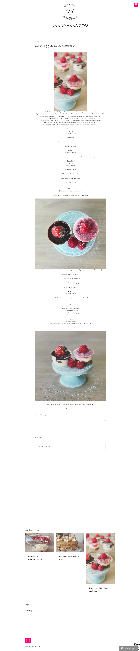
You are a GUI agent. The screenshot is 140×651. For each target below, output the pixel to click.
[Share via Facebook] (36, 415)
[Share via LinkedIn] (45, 415)
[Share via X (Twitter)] (41, 415)
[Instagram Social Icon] (136, 5)
